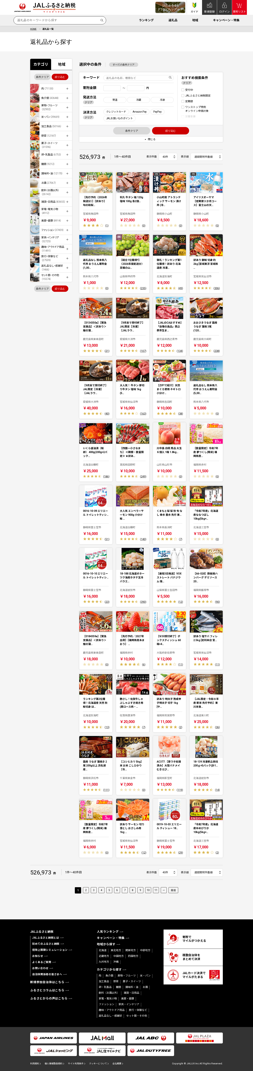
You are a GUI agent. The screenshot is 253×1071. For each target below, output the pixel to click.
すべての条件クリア (123, 64)
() (107, 225)
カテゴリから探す (109, 969)
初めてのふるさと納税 (45, 943)
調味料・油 (131, 987)
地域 (195, 20)
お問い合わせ (40, 968)
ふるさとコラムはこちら (47, 990)
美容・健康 (127, 998)
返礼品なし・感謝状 (110, 1015)
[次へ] (164, 890)
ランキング (146, 20)
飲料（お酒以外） (109, 992)
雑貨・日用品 (131, 992)
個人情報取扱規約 (53, 1063)
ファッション (106, 1004)
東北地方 (116, 950)
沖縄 (116, 961)
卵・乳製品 (105, 987)
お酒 (145, 987)
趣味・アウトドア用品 (112, 1010)
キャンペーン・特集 (226, 20)
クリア (88, 102)
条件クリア (42, 76)
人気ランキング (108, 931)
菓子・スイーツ (132, 981)
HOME (33, 29)
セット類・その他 (136, 1015)
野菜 (116, 981)
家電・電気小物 (108, 998)
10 (148, 890)
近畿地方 (104, 956)
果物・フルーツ (127, 975)
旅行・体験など (138, 1010)
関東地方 (130, 950)
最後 (173, 890)
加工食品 (104, 981)
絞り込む (60, 76)
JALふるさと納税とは (45, 937)
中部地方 (145, 950)
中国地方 (118, 956)
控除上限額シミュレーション (50, 949)
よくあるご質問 (41, 962)
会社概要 (116, 1063)
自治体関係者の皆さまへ (47, 974)
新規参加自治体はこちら (47, 982)
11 (155, 890)
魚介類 (109, 975)
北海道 (102, 950)
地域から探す (106, 944)
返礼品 (173, 20)
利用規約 (34, 1063)
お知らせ (37, 956)
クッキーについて (98, 1063)
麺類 (118, 987)
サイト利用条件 (76, 1063)
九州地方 (104, 961)
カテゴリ (40, 64)
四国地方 (133, 956)
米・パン (145, 975)
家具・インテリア (129, 1004)
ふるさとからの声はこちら (49, 998)
